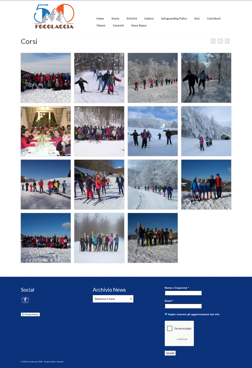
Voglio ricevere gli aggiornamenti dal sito (193, 314)
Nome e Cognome (177, 287)
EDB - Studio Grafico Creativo (51, 362)
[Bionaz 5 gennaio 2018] (213, 41)
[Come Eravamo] (227, 41)
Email (169, 300)
